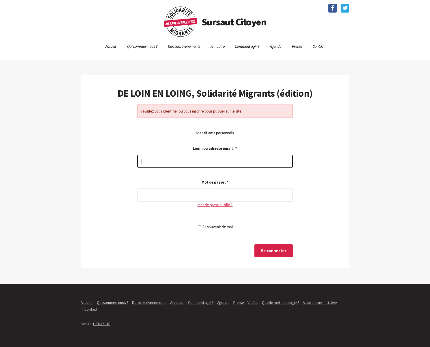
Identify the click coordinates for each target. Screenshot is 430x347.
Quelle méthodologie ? (280, 302)
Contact (319, 46)
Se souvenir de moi (217, 226)
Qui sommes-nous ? (142, 46)
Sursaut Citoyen (234, 22)
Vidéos (252, 302)
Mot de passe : (215, 182)
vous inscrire (194, 111)
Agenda (276, 46)
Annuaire (218, 46)
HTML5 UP (101, 323)
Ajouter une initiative (320, 302)
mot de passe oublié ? (214, 204)
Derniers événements (184, 46)
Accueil (110, 46)
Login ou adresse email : (215, 148)
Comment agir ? (247, 46)
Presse (297, 46)
